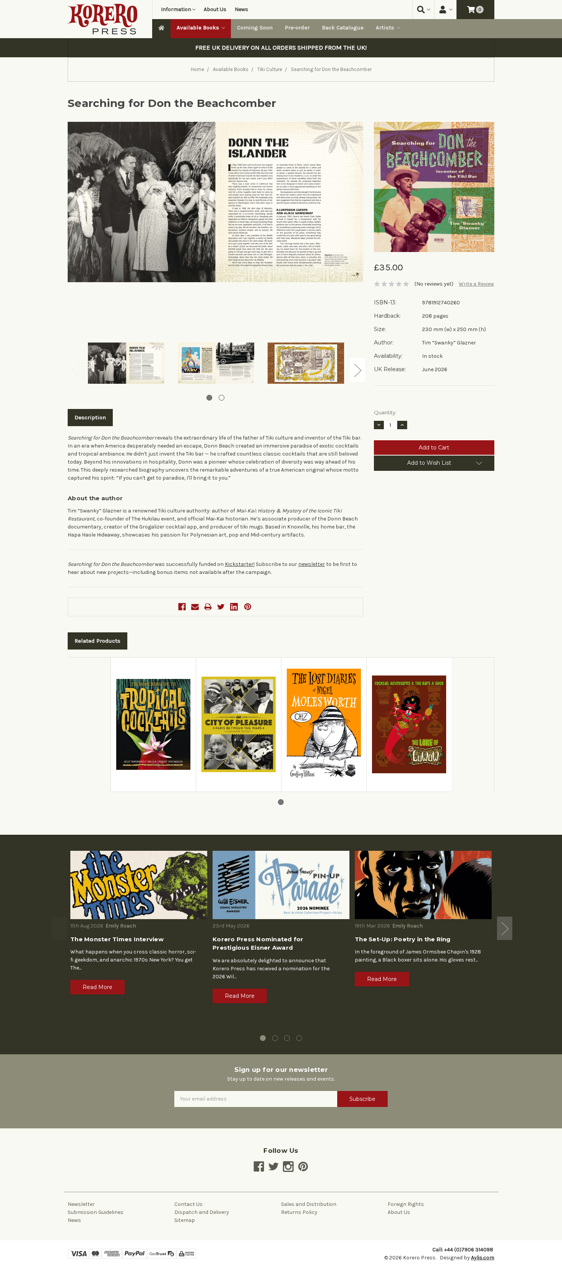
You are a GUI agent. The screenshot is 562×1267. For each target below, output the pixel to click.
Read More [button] (97, 987)
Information (176, 9)
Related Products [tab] (97, 640)
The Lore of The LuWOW (406, 772)
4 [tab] (299, 1038)
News (241, 9)
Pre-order (297, 27)
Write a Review (476, 284)
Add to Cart (153, 682)
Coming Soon (255, 27)
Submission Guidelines (95, 1212)
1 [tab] (209, 398)
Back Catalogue (343, 27)
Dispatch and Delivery (201, 1212)
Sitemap (184, 1220)
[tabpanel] (126, 364)
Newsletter (81, 1204)
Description (90, 417)
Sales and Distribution (308, 1204)
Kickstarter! (240, 564)
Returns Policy (299, 1212)
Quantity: (385, 412)
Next (357, 369)
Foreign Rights (406, 1204)
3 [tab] (287, 1038)
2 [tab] (221, 398)
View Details (153, 666)
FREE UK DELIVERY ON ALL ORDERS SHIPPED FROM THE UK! (281, 47)
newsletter (311, 564)
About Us (215, 9)
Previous (75, 369)
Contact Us (188, 1204)
